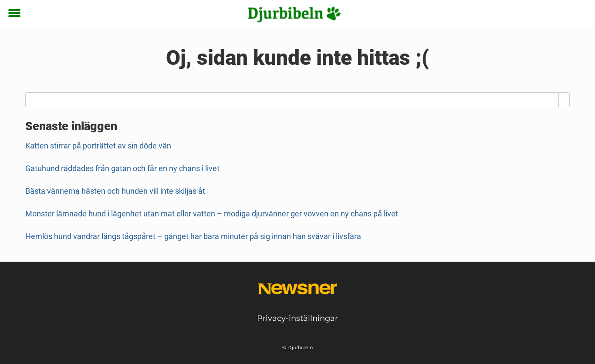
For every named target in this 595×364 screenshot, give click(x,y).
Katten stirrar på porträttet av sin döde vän (98, 145)
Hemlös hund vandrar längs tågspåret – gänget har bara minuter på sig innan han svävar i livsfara (193, 236)
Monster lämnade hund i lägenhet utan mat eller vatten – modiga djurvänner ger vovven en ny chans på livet (211, 213)
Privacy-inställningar (297, 318)
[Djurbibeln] (294, 14)
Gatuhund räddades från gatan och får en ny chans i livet (122, 168)
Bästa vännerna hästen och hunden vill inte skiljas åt (115, 190)
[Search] (564, 99)
